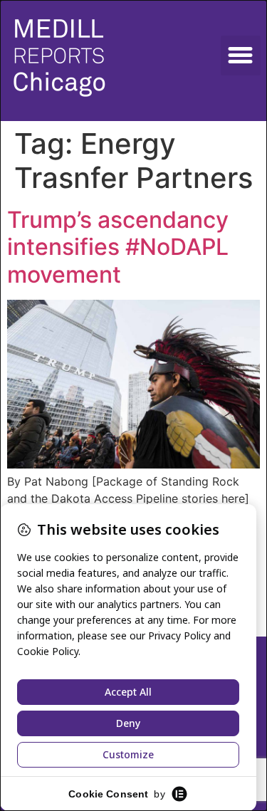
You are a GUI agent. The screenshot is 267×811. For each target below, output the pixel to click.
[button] (241, 55)
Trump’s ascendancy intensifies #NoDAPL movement (118, 247)
